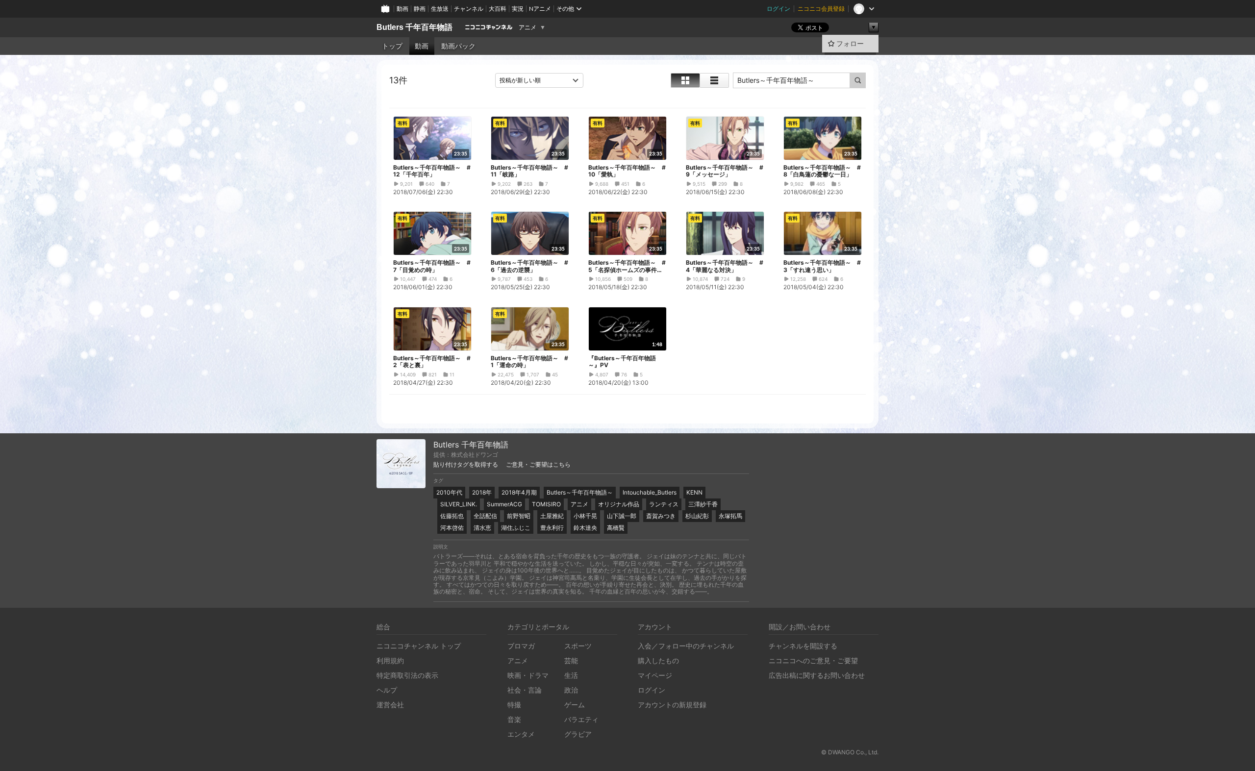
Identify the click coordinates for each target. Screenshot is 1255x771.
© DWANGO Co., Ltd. (849, 752)
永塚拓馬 (730, 516)
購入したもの (658, 660)
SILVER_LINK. (458, 504)
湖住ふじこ (515, 527)
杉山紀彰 (697, 516)
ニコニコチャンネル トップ (418, 646)
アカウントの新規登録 (672, 704)
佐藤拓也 (452, 516)
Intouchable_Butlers (650, 492)
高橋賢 (616, 527)
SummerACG (504, 504)
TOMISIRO (546, 504)
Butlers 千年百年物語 (414, 27)
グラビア (578, 734)
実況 (518, 8)
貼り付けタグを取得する (465, 465)
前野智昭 (518, 516)
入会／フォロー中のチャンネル (686, 646)
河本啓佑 (452, 527)
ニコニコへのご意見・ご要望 (813, 660)
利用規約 (390, 660)
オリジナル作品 (618, 504)
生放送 (440, 8)
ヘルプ (386, 690)
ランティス (663, 504)
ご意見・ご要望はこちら (538, 465)
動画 (402, 8)
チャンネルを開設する (803, 646)
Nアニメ (540, 8)
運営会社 (390, 704)
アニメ (527, 27)
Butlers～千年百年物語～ (580, 492)
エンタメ (521, 734)
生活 (571, 675)
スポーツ (578, 646)
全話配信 (485, 516)
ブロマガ (521, 646)
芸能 (571, 660)
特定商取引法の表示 (407, 675)
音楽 (514, 719)
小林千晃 (585, 516)
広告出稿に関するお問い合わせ (817, 675)
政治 (571, 690)
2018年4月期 (519, 492)
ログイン (778, 8)
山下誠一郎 (621, 516)
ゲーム (574, 704)
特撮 (514, 704)
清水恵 (482, 527)
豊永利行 (552, 527)
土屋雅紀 (552, 516)
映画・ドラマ (528, 675)
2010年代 (449, 492)
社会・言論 (524, 690)
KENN (694, 492)
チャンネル (468, 8)
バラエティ (581, 719)
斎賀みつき (661, 516)
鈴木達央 (585, 527)
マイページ (655, 675)
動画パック (458, 46)
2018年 (482, 492)
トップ (392, 46)
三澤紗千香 (703, 504)
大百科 (497, 8)
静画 (420, 8)
